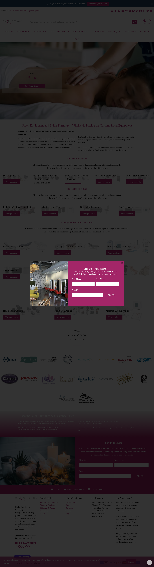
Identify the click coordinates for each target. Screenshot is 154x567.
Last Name (100, 279)
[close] (122, 263)
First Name (76, 279)
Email (75, 290)
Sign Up (111, 295)
